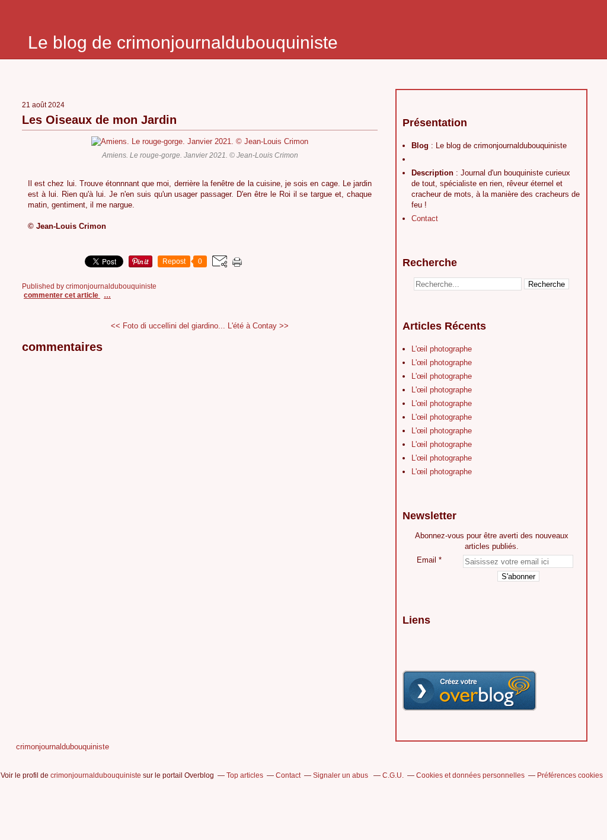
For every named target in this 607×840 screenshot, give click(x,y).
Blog (420, 145)
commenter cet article (62, 295)
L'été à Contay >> (258, 325)
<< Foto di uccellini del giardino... (168, 325)
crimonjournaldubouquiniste (62, 746)
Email (426, 559)
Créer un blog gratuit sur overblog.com (469, 690)
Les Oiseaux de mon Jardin (99, 119)
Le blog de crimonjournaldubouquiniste (183, 42)
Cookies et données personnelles (470, 775)
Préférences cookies (570, 775)
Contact (424, 218)
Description (433, 172)
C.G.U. (393, 775)
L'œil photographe (441, 348)
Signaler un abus (341, 775)
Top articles (244, 775)
